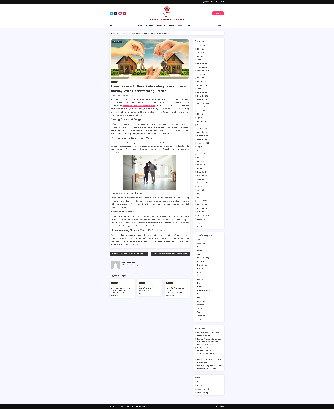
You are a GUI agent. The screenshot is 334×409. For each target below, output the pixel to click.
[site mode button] (219, 25)
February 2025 (202, 85)
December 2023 (202, 132)
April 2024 (200, 118)
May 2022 (200, 194)
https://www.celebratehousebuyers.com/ (139, 106)
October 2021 (202, 212)
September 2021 (203, 215)
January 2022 (202, 201)
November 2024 (202, 96)
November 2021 (202, 208)
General (200, 279)
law (198, 294)
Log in (199, 382)
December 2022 (202, 172)
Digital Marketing (203, 258)
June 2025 (201, 74)
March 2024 (201, 121)
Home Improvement (204, 290)
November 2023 (202, 136)
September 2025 (203, 71)
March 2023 (201, 165)
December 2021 (202, 204)
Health (171, 25)
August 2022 (201, 186)
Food (199, 272)
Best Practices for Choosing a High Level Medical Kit (209, 361)
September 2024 (203, 103)
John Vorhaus (127, 95)
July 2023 (200, 150)
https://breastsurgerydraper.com (136, 265)
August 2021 (201, 219)
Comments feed (203, 389)
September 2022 (203, 183)
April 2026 (200, 52)
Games (199, 276)
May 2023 (200, 157)
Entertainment (202, 265)
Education (200, 261)
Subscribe (219, 13)
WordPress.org (202, 393)
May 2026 (200, 49)
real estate (161, 25)
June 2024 (201, 110)
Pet (198, 297)
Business (149, 25)
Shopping (181, 25)
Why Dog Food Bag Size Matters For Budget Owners (149, 287)
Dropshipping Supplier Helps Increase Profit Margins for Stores (176, 288)
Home (140, 25)
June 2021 (201, 226)
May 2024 (200, 114)
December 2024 (202, 92)
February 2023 (202, 168)
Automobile (201, 243)
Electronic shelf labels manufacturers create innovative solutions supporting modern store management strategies (209, 352)
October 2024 (202, 100)
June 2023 (201, 154)
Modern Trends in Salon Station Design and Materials (208, 334)
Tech (190, 25)
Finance (200, 269)
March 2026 (201, 56)
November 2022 (202, 175)
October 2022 (202, 179)
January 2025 (202, 89)
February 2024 (202, 125)
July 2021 (200, 223)
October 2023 (202, 139)
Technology (201, 316)
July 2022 (200, 190)
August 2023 (201, 147)
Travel (199, 319)
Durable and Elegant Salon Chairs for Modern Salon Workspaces (209, 367)
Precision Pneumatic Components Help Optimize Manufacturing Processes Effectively (122, 288)
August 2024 (201, 107)
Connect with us (220, 406)
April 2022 (200, 197)
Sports (199, 308)
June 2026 (201, 45)
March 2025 (201, 81)
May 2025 (200, 78)
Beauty (199, 247)
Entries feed (201, 385)
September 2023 (203, 143)
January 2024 (202, 128)
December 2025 (202, 63)
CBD (198, 254)
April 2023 (200, 161)
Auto (199, 240)
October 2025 (202, 67)
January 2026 (202, 60)
